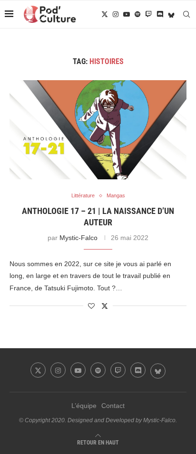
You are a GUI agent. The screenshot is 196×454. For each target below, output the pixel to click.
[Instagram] (115, 14)
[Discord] (160, 14)
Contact (113, 405)
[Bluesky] (171, 14)
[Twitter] (104, 14)
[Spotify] (137, 14)
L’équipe (84, 405)
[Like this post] (91, 306)
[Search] (186, 14)
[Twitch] (148, 14)
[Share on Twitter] (104, 306)
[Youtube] (126, 14)
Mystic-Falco (78, 237)
